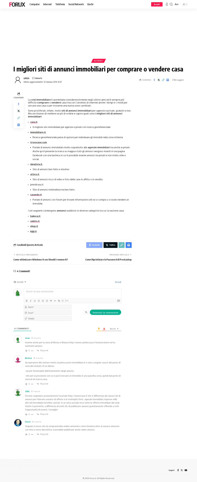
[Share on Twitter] (159, 80)
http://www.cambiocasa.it (82, 342)
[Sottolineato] (35, 301)
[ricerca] (171, 4)
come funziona (87, 426)
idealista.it (36, 164)
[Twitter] (182, 470)
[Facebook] (178, 470)
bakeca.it (35, 216)
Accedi (118, 282)
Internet (98, 61)
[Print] (168, 80)
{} (63, 300)
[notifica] (166, 4)
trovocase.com (38, 142)
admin (26, 78)
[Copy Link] (163, 80)
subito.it (35, 221)
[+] (66, 300)
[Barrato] (39, 301)
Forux (17, 4)
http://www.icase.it (77, 395)
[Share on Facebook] (154, 80)
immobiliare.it (38, 132)
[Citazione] (51, 301)
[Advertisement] (98, 38)
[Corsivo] (31, 301)
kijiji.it (33, 231)
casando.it (36, 194)
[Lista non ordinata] (47, 301)
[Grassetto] (27, 301)
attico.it (34, 174)
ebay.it (34, 226)
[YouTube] (186, 470)
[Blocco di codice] (55, 301)
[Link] (59, 301)
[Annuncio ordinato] (43, 301)
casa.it (33, 122)
